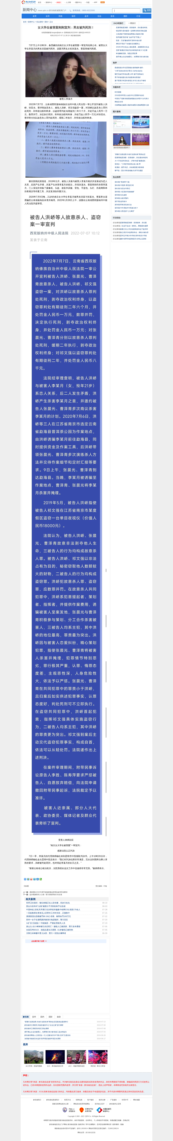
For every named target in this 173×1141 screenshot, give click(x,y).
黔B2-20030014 (82, 1128)
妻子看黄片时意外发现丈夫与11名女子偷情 (130, 81)
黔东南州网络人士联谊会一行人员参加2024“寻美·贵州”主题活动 (47, 1035)
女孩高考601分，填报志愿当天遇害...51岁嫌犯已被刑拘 (49, 930)
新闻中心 (49, 2)
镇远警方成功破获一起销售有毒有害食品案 (131, 31)
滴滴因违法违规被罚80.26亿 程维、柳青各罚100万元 (48, 916)
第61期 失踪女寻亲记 (122, 188)
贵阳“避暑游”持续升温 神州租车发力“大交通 (131, 50)
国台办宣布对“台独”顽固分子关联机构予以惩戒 (45, 906)
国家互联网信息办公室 (60, 1104)
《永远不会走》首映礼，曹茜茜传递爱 (134, 226)
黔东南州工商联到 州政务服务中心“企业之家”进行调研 (43, 1025)
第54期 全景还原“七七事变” (124, 211)
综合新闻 (39, 22)
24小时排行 (118, 23)
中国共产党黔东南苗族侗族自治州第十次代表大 (132, 99)
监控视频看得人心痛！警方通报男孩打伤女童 (46, 895)
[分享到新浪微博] (31, 879)
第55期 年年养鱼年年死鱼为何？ (126, 208)
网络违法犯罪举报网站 (82, 1104)
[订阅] (102, 1)
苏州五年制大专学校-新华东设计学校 (133, 236)
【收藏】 (26, 886)
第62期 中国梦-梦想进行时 (124, 185)
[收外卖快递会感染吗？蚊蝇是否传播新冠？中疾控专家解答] (122, 139)
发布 (112, 16)
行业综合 (117, 218)
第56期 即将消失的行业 (123, 205)
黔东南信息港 (90, 1132)
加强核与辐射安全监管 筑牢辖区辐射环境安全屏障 (42, 1039)
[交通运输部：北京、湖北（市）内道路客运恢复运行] (141, 139)
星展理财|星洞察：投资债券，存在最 (133, 223)
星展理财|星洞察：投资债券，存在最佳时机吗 (131, 158)
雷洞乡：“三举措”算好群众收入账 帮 (128, 164)
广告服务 (113, 1100)
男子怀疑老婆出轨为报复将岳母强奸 (128, 77)
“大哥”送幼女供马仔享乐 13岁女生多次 (128, 71)
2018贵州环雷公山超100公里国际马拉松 (129, 95)
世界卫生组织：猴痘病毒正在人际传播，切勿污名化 (48, 903)
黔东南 (26, 1017)
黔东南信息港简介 (52, 1100)
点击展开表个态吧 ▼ (39, 941)
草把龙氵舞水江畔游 (98, 1066)
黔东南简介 (37, 1100)
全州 (47, 16)
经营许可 (125, 1100)
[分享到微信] (41, 879)
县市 (86, 16)
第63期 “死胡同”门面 (122, 182)
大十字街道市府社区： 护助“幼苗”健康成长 (130, 161)
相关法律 (102, 1100)
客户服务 (90, 1100)
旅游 (59, 1017)
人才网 (68, 2)
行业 (138, 16)
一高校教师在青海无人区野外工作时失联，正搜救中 (48, 913)
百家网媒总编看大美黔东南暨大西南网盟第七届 (132, 105)
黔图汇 (59, 2)
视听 (125, 16)
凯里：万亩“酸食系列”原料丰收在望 (129, 40)
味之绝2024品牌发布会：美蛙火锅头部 (134, 232)
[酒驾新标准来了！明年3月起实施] (122, 122)
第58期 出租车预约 (121, 198)
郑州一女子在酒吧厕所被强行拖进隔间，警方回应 (47, 920)
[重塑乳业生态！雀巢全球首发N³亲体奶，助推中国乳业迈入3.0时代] (141, 122)
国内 (46, 22)
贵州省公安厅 (99, 1104)
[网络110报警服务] (69, 1110)
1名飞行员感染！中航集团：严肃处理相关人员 (45, 923)
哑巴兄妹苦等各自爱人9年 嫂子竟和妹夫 (129, 74)
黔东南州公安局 (115, 1104)
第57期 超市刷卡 (121, 201)
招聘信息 (79, 1100)
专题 (87, 2)
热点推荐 (117, 177)
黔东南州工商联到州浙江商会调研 (36, 1028)
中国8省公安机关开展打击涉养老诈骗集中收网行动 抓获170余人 (53, 909)
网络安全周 (119, 102)
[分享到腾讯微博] (34, 879)
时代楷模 (118, 92)
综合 (99, 16)
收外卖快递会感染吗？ (122, 148)
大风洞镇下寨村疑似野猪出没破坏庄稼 (130, 34)
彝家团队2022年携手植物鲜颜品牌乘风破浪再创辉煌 (48, 892)
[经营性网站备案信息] (86, 1110)
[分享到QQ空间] (28, 879)
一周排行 (132, 23)
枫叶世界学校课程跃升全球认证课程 (133, 239)
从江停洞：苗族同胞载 (34, 1066)
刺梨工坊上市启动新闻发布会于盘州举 (134, 229)
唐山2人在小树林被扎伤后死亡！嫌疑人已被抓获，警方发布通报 (53, 926)
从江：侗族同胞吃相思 (76, 1066)
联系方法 (67, 1100)
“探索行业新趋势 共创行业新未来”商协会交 (130, 154)
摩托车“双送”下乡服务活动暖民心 (128, 44)
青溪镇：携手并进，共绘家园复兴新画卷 (129, 167)
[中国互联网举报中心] (103, 1110)
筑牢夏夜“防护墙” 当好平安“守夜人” (128, 37)
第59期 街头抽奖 (121, 195)
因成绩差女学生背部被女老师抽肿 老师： (129, 68)
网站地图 (136, 1100)
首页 (39, 2)
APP (95, 2)
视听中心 (78, 2)
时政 (60, 16)
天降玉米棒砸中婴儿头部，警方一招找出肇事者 (46, 933)
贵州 (34, 1017)
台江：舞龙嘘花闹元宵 (55, 1066)
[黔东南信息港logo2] (29, 2)
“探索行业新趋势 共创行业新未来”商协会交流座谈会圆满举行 (46, 1022)
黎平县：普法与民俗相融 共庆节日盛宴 (129, 170)
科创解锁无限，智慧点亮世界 (126, 53)
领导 (73, 16)
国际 (50, 1017)
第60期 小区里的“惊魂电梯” (124, 192)
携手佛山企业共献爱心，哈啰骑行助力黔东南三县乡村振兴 (45, 1032)
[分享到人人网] (37, 879)
